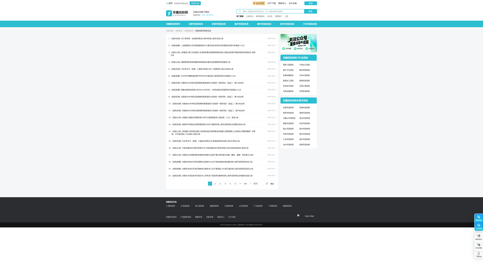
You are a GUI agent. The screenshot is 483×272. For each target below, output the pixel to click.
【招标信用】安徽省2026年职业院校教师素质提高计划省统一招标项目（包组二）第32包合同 (208, 103)
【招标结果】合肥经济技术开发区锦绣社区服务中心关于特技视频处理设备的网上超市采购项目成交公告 (212, 161)
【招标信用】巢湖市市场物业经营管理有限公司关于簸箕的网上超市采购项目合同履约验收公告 (209, 124)
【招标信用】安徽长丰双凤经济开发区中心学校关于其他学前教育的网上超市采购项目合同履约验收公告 (212, 175)
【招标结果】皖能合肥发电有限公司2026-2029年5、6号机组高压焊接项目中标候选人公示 (206, 89)
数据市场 (198, 217)
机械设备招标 (288, 75)
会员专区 (260, 3)
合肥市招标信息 (196, 23)
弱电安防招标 (304, 80)
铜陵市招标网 (288, 123)
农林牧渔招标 (304, 91)
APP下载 (272, 3)
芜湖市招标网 (304, 107)
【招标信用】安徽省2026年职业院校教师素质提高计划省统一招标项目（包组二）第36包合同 (208, 110)
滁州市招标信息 (264, 23)
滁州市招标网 (304, 128)
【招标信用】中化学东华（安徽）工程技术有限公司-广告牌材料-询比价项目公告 (202, 69)
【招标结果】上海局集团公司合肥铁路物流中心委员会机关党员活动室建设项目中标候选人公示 (208, 45)
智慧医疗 (278, 16)
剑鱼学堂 (209, 217)
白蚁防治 (249, 16)
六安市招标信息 (310, 23)
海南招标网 (287, 206)
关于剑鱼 (293, 3)
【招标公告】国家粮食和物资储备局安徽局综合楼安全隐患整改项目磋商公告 (200, 62)
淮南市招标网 (304, 112)
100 (245, 183)
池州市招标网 (288, 144)
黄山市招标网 (288, 128)
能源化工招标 (288, 80)
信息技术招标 (288, 85)
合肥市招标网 (288, 107)
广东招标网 (258, 206)
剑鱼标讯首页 (171, 217)
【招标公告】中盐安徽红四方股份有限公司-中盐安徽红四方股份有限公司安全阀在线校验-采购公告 (210, 148)
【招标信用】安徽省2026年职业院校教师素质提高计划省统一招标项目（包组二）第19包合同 (207, 96)
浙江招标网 (199, 206)
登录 (311, 3)
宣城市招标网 (304, 144)
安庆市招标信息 (287, 23)
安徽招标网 (188, 30)
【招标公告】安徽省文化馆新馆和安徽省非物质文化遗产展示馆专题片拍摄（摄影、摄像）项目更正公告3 (213, 155)
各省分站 (195, 3)
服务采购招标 (304, 70)
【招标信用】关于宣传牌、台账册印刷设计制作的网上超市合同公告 (197, 38)
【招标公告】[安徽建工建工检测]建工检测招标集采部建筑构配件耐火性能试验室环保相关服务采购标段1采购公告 (213, 53)
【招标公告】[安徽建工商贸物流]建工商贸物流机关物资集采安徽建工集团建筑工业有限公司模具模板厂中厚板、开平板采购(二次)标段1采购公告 (213, 132)
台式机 (269, 16)
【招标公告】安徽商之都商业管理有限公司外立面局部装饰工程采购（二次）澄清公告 (205, 117)
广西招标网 (272, 206)
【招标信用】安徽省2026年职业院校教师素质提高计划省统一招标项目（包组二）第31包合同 (207, 82)
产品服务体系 (186, 217)
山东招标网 (243, 206)
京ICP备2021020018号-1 (254, 225)
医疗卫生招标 (288, 70)
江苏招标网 (185, 206)
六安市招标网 (288, 139)
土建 (286, 16)
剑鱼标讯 (178, 30)
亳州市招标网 (304, 139)
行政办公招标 (304, 64)
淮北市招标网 (304, 118)
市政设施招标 (288, 91)
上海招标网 (170, 206)
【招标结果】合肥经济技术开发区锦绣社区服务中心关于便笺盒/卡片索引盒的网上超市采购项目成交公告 (212, 168)
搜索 (310, 11)
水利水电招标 (304, 75)
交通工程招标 (304, 85)
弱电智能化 (260, 16)
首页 (171, 3)
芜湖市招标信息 (219, 23)
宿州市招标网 (304, 134)
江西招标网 (228, 206)
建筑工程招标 (288, 64)
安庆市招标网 (304, 123)
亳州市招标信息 (241, 23)
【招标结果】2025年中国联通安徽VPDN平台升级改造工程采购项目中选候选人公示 (203, 76)
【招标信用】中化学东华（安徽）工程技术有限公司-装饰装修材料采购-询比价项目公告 (206, 141)
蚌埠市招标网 (288, 112)
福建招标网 (214, 206)
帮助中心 (282, 3)
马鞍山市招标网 (289, 118)
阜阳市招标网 (288, 134)
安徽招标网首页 (173, 23)
